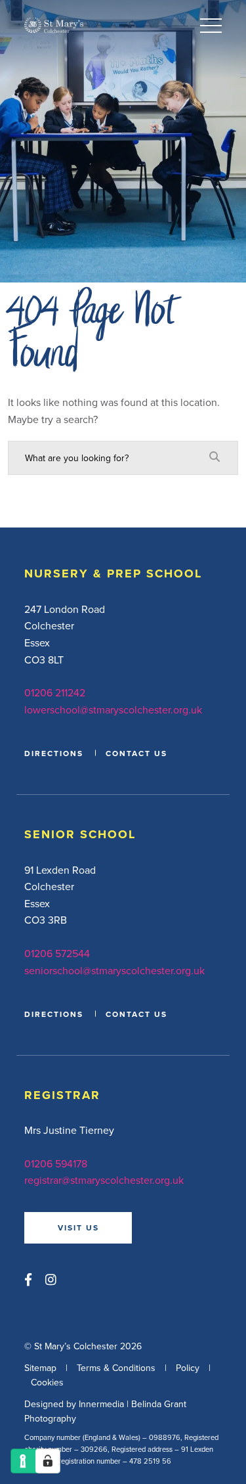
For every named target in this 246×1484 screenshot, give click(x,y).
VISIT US (78, 1227)
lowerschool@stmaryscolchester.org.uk (113, 709)
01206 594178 (55, 1163)
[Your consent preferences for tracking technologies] (47, 1461)
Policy (187, 1367)
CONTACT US (136, 753)
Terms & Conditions (116, 1367)
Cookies (47, 1382)
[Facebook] (28, 1279)
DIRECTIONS (53, 753)
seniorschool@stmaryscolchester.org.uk (114, 970)
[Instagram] (50, 1279)
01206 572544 (57, 953)
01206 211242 (54, 692)
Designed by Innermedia (74, 1403)
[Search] (214, 457)
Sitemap (40, 1367)
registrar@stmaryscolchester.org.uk (104, 1180)
